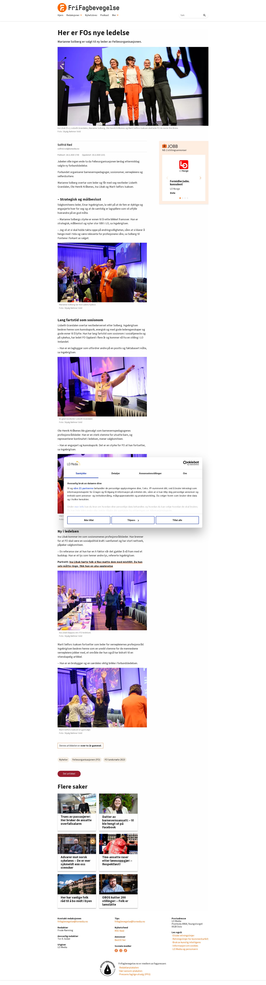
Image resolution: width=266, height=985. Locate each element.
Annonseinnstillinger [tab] (150, 473)
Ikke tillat (89, 520)
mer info (79, 506)
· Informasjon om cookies (185, 945)
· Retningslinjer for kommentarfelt (190, 939)
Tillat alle (177, 520)
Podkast (104, 15)
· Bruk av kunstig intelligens (186, 942)
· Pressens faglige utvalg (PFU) (134, 974)
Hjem (60, 15)
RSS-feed (119, 931)
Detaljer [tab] (115, 473)
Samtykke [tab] (81, 473)
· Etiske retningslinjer (183, 935)
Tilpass (131, 520)
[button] (200, 178)
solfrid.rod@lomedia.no (68, 148)
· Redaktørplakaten (128, 967)
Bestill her (120, 940)
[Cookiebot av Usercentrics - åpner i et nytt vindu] (185, 463)
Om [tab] (185, 473)
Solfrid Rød (65, 145)
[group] (183, 178)
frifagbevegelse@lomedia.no (73, 921)
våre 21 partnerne (83, 488)
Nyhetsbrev (91, 15)
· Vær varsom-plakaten (130, 971)
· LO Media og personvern (185, 949)
